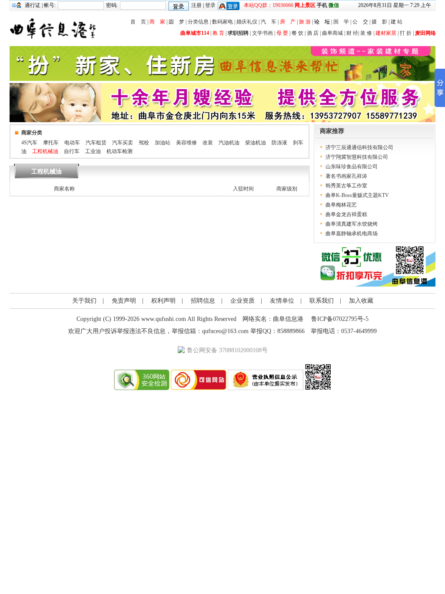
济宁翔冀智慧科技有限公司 (356, 157)
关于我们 (84, 300)
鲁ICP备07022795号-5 (340, 319)
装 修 (366, 33)
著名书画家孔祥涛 (346, 176)
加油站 (162, 143)
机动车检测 (119, 151)
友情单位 (282, 300)
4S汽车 (29, 143)
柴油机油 (255, 143)
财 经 (352, 33)
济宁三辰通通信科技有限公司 (359, 147)
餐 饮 (297, 33)
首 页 (138, 22)
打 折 (406, 33)
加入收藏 (361, 300)
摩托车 (51, 143)
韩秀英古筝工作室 (346, 186)
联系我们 (321, 300)
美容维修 (186, 143)
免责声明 (124, 300)
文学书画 (262, 33)
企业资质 (242, 300)
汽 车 (268, 22)
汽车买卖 (122, 143)
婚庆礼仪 (246, 22)
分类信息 (198, 22)
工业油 (93, 151)
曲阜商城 (332, 33)
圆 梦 (176, 22)
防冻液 (279, 143)
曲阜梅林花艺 (341, 205)
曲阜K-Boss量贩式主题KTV (357, 195)
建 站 (396, 22)
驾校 (144, 143)
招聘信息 (203, 300)
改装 (208, 143)
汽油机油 (229, 143)
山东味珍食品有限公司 (351, 167)
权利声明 (163, 300)
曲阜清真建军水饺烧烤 (351, 224)
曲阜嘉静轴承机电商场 (351, 233)
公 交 (360, 22)
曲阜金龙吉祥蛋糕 (346, 214)
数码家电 (222, 22)
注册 (196, 5)
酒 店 (313, 33)
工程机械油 (45, 151)
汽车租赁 (96, 143)
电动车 (72, 143)
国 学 (341, 22)
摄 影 (379, 22)
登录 (210, 5)
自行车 (72, 151)
